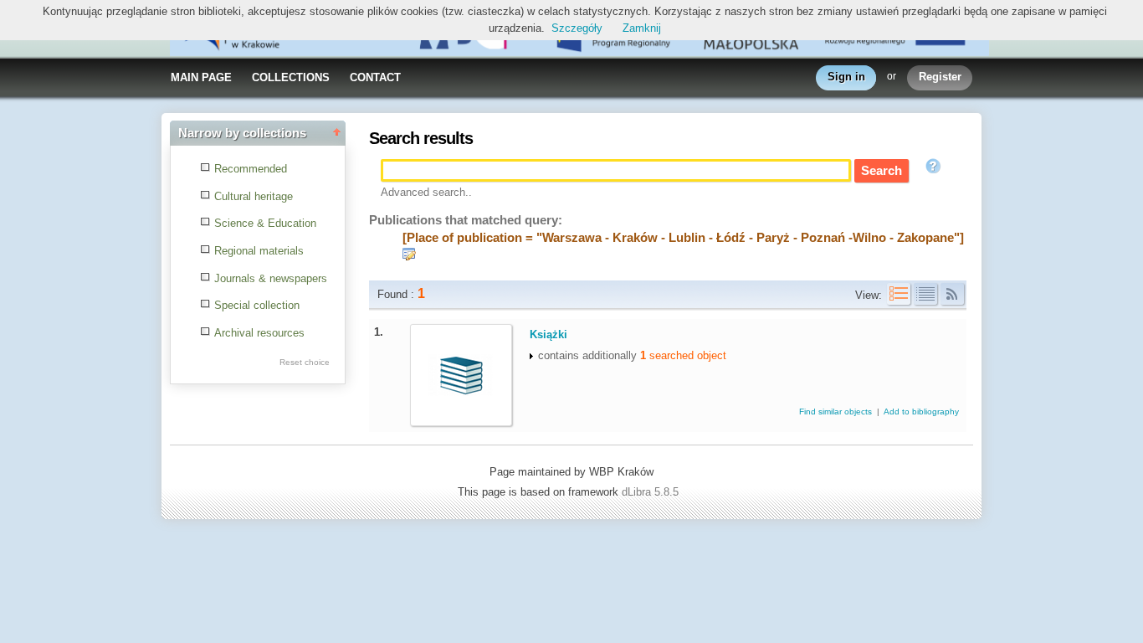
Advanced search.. (426, 192)
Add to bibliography (921, 411)
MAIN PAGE (201, 77)
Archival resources (259, 333)
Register (940, 76)
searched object (683, 355)
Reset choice (304, 362)
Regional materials (259, 250)
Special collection (257, 305)
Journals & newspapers (270, 278)
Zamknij (642, 28)
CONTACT (375, 77)
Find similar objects (836, 411)
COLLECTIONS (291, 77)
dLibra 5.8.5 (652, 492)
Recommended (250, 168)
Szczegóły (576, 28)
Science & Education (265, 223)
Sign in (846, 76)
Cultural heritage (253, 196)
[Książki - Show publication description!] (454, 392)
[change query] (409, 256)
